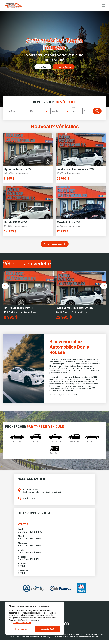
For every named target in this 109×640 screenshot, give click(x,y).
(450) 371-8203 (30, 498)
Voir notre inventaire (53, 244)
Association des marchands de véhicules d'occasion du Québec (76, 634)
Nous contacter (63, 67)
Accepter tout (47, 629)
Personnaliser (21, 629)
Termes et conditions (22, 622)
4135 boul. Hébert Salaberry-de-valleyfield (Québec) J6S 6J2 (42, 490)
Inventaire (43, 67)
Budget (74, 107)
